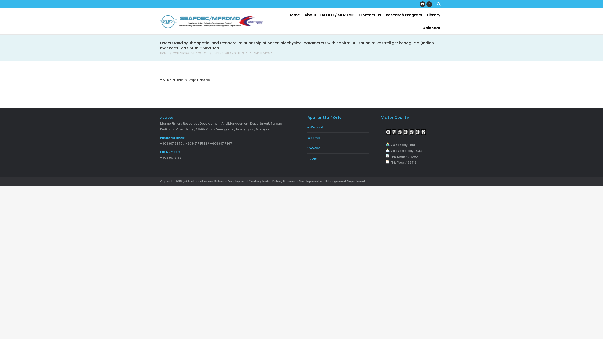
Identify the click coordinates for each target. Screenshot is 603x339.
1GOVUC (314, 148)
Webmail (314, 138)
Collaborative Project (190, 53)
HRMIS (312, 159)
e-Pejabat (315, 127)
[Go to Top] (595, 331)
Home (164, 53)
